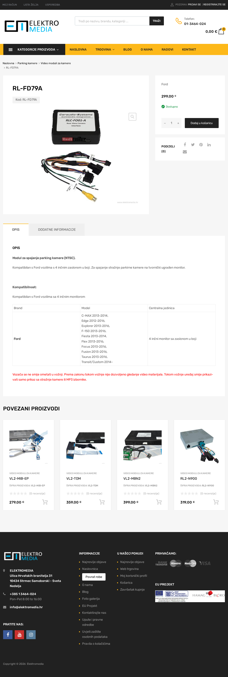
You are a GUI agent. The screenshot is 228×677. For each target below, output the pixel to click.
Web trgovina (129, 569)
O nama (147, 49)
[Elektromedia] (31, 32)
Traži (157, 20)
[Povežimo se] (7, 634)
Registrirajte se (214, 4)
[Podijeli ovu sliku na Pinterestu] (200, 145)
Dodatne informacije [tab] (57, 230)
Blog (127, 49)
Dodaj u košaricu (202, 123)
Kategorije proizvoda (36, 49)
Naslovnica (90, 569)
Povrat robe (94, 577)
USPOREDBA (52, 4)
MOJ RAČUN (9, 4)
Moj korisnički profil (133, 576)
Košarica (126, 583)
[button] (132, 116)
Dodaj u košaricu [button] (45, 502)
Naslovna (78, 49)
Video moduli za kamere (56, 63)
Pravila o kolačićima (96, 644)
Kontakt (189, 49)
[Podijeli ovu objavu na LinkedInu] (208, 145)
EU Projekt (89, 606)
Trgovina (103, 49)
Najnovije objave (94, 562)
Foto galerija (91, 599)
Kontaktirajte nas (94, 613)
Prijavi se (195, 4)
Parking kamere (27, 63)
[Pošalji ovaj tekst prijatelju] (184, 152)
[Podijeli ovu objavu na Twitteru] (192, 145)
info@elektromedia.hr (26, 607)
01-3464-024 (195, 24)
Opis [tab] (16, 230)
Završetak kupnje (132, 589)
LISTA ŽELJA (31, 4)
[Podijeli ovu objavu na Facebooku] (184, 145)
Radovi (167, 49)
